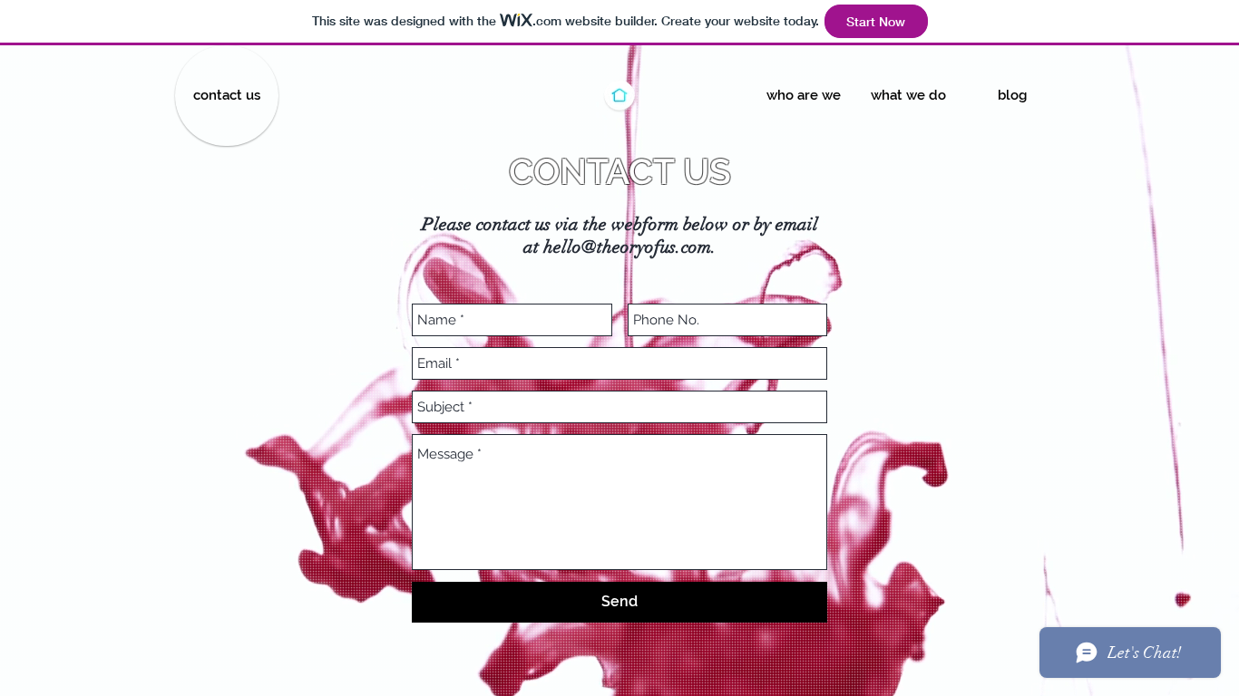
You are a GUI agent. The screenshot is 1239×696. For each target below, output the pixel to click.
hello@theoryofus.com (627, 247)
